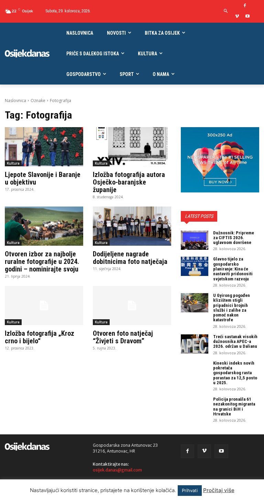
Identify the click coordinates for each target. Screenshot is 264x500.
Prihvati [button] (190, 490)
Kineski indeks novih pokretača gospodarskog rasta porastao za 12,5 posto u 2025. (235, 372)
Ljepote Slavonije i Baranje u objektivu (42, 178)
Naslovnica (15, 100)
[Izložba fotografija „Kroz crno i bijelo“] (44, 305)
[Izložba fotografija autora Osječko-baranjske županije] (132, 146)
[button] (225, 11)
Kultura (13, 163)
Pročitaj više (218, 490)
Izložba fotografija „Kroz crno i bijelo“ (39, 337)
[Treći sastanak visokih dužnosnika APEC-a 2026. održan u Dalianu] (194, 344)
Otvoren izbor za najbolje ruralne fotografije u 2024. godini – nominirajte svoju (42, 261)
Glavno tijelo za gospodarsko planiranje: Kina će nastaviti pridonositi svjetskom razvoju (233, 268)
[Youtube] (248, 17)
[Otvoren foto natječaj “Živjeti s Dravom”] (132, 305)
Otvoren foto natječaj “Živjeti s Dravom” (123, 337)
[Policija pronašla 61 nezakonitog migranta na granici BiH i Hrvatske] (194, 406)
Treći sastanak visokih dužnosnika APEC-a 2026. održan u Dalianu (235, 341)
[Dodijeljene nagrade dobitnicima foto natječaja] (132, 226)
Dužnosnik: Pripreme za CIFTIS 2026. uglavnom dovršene (233, 237)
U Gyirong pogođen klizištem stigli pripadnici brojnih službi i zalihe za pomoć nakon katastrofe (231, 307)
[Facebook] (245, 6)
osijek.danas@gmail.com (117, 470)
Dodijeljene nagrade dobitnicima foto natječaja (130, 258)
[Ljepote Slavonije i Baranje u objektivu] (44, 146)
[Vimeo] (237, 17)
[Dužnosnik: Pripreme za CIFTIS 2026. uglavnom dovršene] (194, 240)
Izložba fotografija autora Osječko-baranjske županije (129, 182)
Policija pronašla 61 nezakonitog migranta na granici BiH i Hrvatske (234, 406)
